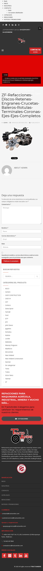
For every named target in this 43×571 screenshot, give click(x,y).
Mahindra (8, 342)
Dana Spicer (9, 309)
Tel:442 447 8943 (9, 541)
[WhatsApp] (18, 24)
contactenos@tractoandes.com (13, 545)
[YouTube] (15, 24)
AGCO (7, 289)
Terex (7, 369)
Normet (8, 362)
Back (5, 1)
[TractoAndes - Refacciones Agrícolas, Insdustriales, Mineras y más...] (21, 436)
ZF (6, 382)
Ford (6, 315)
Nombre (5, 228)
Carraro (7, 292)
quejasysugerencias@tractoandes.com (14, 526)
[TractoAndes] (4, 555)
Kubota (7, 335)
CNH (15, 452)
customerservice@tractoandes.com (13, 518)
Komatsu (8, 332)
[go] (37, 276)
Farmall (7, 312)
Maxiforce (8, 349)
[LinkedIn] (12, 24)
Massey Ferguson (11, 345)
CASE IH (8, 299)
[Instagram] (6, 24)
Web (3, 244)
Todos (7, 372)
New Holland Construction (14, 359)
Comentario (6, 204)
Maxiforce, (15, 458)
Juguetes (8, 329)
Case (17, 450)
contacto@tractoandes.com (10, 513)
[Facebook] (3, 24)
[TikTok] (9, 24)
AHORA (35, 50)
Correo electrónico (9, 236)
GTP (6, 319)
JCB (6, 322)
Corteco (8, 305)
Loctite (7, 339)
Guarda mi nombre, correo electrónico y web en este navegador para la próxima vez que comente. (20, 256)
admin (6, 122)
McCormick (9, 352)
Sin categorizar (10, 365)
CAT (6, 302)
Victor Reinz (9, 375)
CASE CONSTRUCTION (13, 295)
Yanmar (7, 379)
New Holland (9, 355)
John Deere (9, 325)
